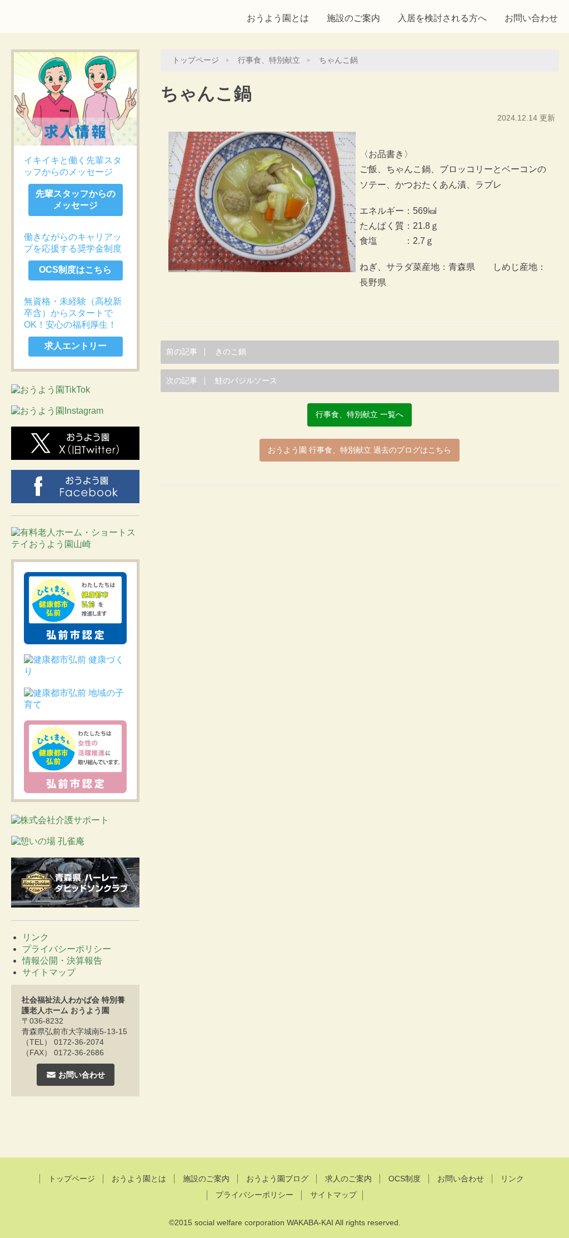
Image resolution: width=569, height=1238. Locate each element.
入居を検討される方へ (442, 18)
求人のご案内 (348, 1178)
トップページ (195, 60)
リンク (35, 937)
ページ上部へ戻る (284, 1128)
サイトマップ (49, 972)
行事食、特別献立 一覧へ (359, 414)
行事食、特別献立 (269, 60)
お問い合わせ (531, 18)
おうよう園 (89, 15)
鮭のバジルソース (221, 381)
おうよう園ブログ (277, 1178)
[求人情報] (75, 99)
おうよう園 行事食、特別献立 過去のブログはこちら (359, 450)
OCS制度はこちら (75, 269)
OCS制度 (404, 1178)
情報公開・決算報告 (62, 960)
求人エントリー (75, 345)
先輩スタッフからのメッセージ (76, 199)
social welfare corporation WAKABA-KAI (263, 1222)
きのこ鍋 (206, 352)
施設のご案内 (353, 18)
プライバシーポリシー (66, 949)
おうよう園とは (278, 18)
